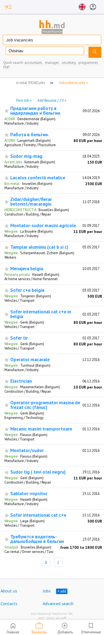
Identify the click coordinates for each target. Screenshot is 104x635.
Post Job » (24, 100)
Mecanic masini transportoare (41, 429)
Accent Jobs (13, 162)
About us (9, 591)
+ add (61, 591)
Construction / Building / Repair (27, 214)
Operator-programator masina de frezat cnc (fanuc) (45, 405)
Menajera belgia (26, 268)
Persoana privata (17, 274)
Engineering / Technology (24, 417)
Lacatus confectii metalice (37, 177)
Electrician (21, 381)
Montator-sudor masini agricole (43, 225)
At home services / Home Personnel (31, 279)
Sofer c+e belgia (27, 290)
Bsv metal (12, 183)
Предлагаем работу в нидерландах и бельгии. (35, 111)
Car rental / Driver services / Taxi (28, 551)
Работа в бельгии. (29, 134)
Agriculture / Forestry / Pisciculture (30, 145)
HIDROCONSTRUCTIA (20, 210)
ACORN (9, 119)
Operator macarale (30, 359)
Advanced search (58, 603)
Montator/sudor (27, 450)
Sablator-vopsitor (28, 493)
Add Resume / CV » (51, 100)
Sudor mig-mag (26, 156)
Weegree (11, 231)
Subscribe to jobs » (73, 82)
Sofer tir (19, 338)
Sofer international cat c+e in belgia (40, 314)
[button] (8, 7)
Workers (10, 257)
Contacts (9, 603)
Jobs (47, 591)
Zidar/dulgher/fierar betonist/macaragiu (31, 201)
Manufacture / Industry (21, 123)
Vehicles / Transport (19, 300)
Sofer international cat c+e (38, 515)
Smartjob (11, 547)
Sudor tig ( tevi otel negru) (37, 472)
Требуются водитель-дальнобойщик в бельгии (37, 539)
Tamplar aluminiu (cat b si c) (39, 247)
